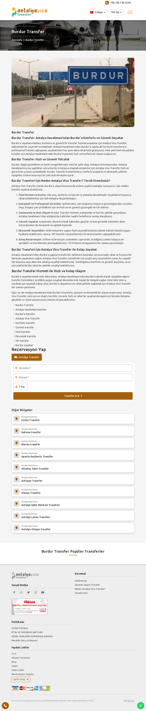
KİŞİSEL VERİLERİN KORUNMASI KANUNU (32, 636)
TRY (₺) (115, 12)
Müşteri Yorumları (21, 658)
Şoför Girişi (19, 679)
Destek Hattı (81, 593)
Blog (14, 662)
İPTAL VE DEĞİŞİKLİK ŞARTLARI (27, 632)
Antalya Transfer (29, 357)
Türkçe (99, 12)
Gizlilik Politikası (20, 628)
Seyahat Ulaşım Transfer (87, 585)
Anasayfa (17, 40)
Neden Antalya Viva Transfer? (90, 589)
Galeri (15, 666)
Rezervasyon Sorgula (22, 674)
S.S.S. (14, 654)
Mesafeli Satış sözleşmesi (25, 640)
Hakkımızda (81, 581)
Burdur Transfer (35, 40)
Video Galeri (18, 670)
